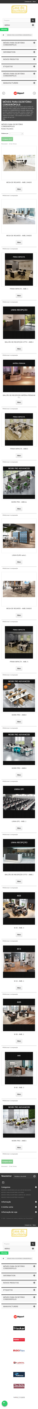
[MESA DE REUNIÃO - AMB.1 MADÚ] (19, 163)
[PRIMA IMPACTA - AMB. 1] (19, 269)
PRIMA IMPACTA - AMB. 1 (19, 289)
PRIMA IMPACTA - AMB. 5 (19, 662)
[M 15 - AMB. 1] (19, 962)
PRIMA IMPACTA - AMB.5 (19, 449)
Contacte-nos (28, 1)
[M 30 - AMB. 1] (19, 1015)
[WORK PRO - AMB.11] (19, 482)
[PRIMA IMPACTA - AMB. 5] (19, 642)
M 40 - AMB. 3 (19, 1087)
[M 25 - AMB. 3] (19, 908)
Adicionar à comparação (11, 195)
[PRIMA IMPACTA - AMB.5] (19, 429)
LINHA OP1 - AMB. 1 (19, 821)
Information (9, 52)
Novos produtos (11, 59)
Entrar (34, 1)
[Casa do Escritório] (19, 9)
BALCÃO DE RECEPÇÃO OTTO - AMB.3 (19, 342)
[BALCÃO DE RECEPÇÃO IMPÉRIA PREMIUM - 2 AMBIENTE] (19, 376)
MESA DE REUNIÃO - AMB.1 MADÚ (19, 182)
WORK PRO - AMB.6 (19, 768)
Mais (4, 119)
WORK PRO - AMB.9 (19, 715)
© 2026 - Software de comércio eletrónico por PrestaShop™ (17, 1218)
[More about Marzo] (19, 1340)
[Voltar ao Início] (3, 35)
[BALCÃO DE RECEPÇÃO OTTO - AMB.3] (19, 322)
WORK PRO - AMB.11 (19, 502)
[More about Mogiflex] (19, 1351)
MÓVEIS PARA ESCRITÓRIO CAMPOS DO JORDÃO (16, 1195)
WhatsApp (4, 29)
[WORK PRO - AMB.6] (19, 749)
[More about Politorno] (19, 1374)
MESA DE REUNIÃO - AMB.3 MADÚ (19, 608)
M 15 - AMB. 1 (19, 981)
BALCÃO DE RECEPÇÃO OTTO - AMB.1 (19, 875)
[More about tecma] (19, 1386)
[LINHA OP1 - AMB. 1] (19, 802)
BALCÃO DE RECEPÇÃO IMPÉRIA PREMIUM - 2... (19, 396)
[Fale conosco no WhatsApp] (4, 1403)
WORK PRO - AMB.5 (19, 1141)
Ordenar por (4, 133)
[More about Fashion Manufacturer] (19, 93)
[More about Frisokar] (19, 1328)
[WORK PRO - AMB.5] (19, 1121)
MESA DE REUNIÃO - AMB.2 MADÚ (19, 236)
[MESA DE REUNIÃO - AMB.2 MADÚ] (19, 216)
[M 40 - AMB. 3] (19, 1068)
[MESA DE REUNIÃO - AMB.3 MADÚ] (19, 589)
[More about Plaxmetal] (19, 1363)
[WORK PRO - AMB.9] (19, 695)
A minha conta (7, 1207)
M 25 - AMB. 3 (19, 928)
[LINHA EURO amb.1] (19, 536)
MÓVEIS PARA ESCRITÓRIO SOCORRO (12, 1192)
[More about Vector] (19, 1397)
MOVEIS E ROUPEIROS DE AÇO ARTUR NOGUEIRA (16, 1190)
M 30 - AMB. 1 (19, 1034)
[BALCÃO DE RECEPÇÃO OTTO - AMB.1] (19, 855)
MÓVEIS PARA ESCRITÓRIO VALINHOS (12, 1197)
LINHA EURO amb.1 (19, 555)
